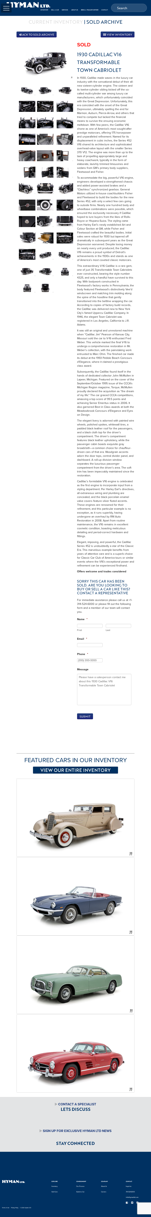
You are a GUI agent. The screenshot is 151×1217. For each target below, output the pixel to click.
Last (108, 630)
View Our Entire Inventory (75, 770)
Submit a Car (80, 1192)
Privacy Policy (14, 1208)
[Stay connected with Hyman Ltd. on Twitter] (132, 1202)
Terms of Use (5, 1208)
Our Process (80, 1186)
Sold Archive (104, 21)
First (79, 630)
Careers (103, 1192)
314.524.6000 (130, 1192)
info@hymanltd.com (132, 1197)
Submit (85, 716)
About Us (104, 1186)
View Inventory (119, 34)
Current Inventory (56, 21)
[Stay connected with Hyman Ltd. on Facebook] (127, 1202)
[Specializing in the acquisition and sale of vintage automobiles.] (28, 5)
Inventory (55, 1186)
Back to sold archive (37, 34)
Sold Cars (55, 1192)
